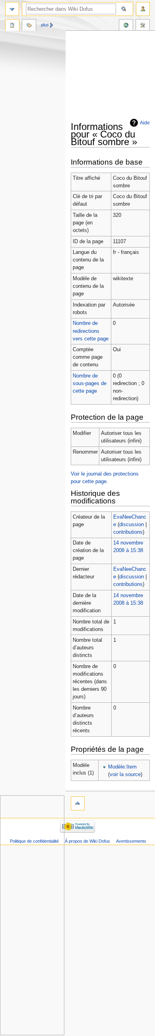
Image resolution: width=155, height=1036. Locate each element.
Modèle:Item (122, 767)
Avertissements (131, 841)
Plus (45, 24)
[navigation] (12, 9)
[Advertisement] (113, 76)
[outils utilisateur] (143, 9)
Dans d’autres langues (126, 26)
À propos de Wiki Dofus (87, 841)
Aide (145, 123)
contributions (128, 532)
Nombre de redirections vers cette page (90, 330)
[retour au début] (78, 803)
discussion (131, 524)
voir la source (125, 774)
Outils (142, 26)
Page (12, 26)
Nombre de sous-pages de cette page (90, 383)
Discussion (29, 26)
